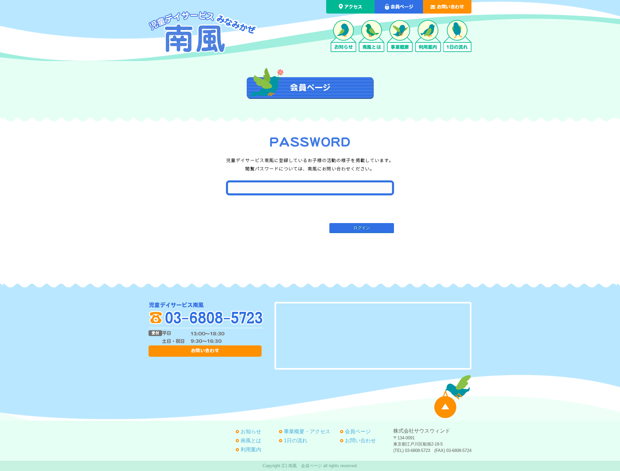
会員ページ (358, 431)
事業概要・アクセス (307, 431)
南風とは (251, 440)
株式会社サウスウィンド (421, 431)
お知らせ (251, 431)
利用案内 (251, 449)
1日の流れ (295, 440)
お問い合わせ (360, 440)
